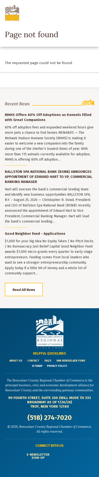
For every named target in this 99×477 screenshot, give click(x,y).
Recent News (17, 104)
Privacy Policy (57, 366)
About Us (15, 360)
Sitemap (37, 366)
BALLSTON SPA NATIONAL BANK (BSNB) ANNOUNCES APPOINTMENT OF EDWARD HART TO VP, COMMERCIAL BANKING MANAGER (48, 176)
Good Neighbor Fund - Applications (35, 233)
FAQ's (47, 360)
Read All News (23, 290)
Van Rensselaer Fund (70, 360)
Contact (33, 360)
